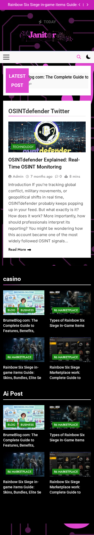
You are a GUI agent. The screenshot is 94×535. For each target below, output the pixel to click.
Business (27, 310)
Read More (17, 249)
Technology (23, 147)
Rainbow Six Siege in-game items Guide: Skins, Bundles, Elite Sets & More (43, 5)
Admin (18, 176)
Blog (11, 310)
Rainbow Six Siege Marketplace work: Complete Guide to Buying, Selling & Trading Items (65, 377)
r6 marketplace (66, 310)
